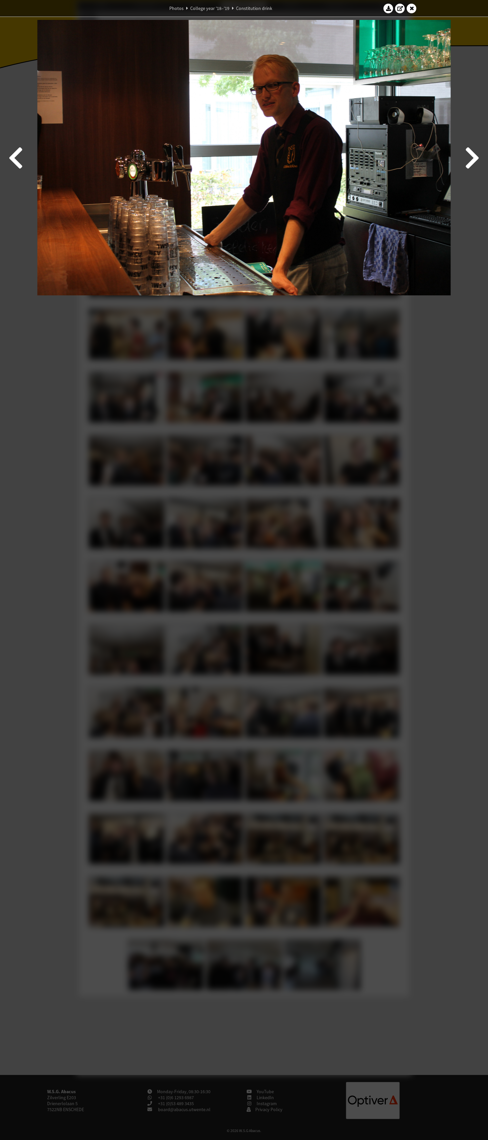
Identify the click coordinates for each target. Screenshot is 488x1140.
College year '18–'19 (209, 8)
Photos (176, 8)
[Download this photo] (388, 8)
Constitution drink (254, 8)
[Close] (412, 8)
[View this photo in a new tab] (400, 8)
